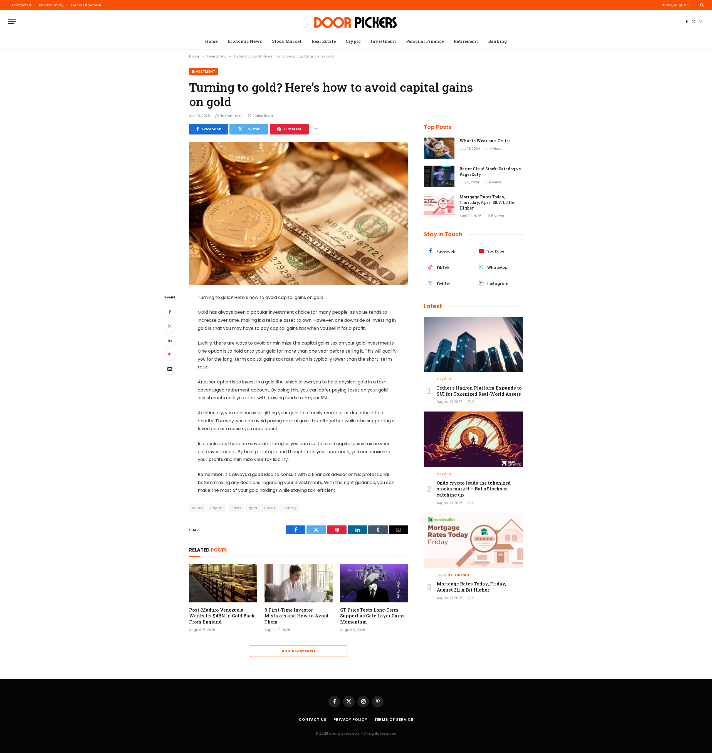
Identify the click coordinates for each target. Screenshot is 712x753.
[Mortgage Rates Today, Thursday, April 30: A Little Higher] (439, 204)
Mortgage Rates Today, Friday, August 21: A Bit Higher (471, 587)
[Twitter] (169, 326)
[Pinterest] (169, 354)
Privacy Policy (51, 5)
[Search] (701, 5)
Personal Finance (425, 41)
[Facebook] (169, 312)
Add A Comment (299, 651)
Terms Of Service (86, 5)
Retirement (466, 41)
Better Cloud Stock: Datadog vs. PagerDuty (490, 171)
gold (252, 508)
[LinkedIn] (169, 340)
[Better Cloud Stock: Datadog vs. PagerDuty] (439, 176)
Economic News (245, 41)
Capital (217, 508)
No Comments (232, 115)
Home (211, 41)
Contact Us (22, 5)
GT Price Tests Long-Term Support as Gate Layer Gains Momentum (372, 616)
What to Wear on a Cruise (485, 140)
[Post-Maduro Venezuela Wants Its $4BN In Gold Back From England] (223, 583)
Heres (269, 508)
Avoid (197, 508)
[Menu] (12, 22)
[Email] (169, 368)
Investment (383, 41)
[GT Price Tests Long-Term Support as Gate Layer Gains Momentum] (374, 583)
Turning (289, 508)
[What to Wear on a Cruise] (439, 148)
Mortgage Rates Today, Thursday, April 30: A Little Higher (486, 202)
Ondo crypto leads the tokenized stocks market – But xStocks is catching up (474, 489)
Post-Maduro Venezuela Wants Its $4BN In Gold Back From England (222, 616)
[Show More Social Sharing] (315, 129)
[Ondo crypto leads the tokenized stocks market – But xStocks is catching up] (473, 439)
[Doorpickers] (356, 22)
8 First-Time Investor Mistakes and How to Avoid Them (296, 616)
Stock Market (286, 41)
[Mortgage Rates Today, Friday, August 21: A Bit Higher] (473, 540)
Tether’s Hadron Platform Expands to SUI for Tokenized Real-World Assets (479, 391)
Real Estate (324, 41)
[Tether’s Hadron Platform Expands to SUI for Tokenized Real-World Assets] (473, 344)
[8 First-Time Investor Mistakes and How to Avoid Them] (298, 583)
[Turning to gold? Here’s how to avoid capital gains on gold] (298, 213)
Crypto (353, 41)
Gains (236, 508)
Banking (497, 41)
